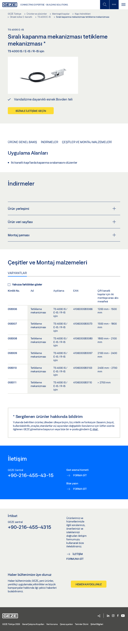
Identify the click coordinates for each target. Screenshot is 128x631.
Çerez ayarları (66, 624)
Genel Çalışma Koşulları (33, 624)
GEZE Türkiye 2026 (11, 624)
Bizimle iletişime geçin (31, 110)
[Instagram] (113, 616)
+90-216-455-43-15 (31, 475)
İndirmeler (49, 142)
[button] (99, 616)
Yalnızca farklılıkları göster (27, 284)
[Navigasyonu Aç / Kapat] (123, 4)
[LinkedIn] (108, 616)
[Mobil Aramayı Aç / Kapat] (104, 4)
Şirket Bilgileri (97, 624)
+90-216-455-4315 (29, 527)
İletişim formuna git (74, 556)
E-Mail (94, 429)
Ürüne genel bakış (22, 142)
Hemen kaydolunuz (89, 584)
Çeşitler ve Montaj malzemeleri (87, 142)
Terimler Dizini (81, 624)
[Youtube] (123, 616)
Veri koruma (52, 624)
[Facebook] (118, 616)
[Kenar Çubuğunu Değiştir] (114, 4)
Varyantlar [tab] (17, 273)
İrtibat (12, 516)
